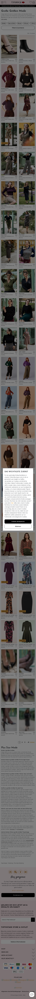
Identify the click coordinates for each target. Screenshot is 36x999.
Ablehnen (18, 526)
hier (12, 503)
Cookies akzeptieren (18, 521)
